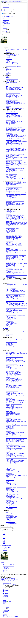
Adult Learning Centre (10, 359)
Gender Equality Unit (10, 505)
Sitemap (4, 602)
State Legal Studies (10, 392)
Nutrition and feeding (10, 177)
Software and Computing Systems (13, 414)
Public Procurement (10, 480)
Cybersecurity (8, 212)
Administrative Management (11, 198)
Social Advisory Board (10, 319)
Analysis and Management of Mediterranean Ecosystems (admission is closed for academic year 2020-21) (16, 150)
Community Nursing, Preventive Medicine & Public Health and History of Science (16, 390)
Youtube (6, 593)
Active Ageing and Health (11, 175)
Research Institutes (9, 334)
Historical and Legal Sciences (12, 373)
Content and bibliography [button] (8, 566)
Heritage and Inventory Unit (11, 507)
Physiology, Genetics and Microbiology (14, 404)
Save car (7, 512)
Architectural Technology (11, 111)
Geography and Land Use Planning (13, 93)
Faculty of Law (9, 343)
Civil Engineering (9, 118)
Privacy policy (6, 612)
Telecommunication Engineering (12, 228)
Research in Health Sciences (11, 176)
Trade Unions (8, 519)
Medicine (8, 77)
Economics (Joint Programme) (12, 249)
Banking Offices (9, 518)
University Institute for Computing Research (15, 460)
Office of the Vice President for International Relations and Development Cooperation (15, 299)
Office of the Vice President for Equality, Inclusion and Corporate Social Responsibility (16, 313)
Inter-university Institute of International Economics (16, 438)
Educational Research (10, 202)
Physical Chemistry (10, 428)
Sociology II (8, 431)
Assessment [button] (5, 567)
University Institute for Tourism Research (14, 461)
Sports (7, 482)
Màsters (7, 50)
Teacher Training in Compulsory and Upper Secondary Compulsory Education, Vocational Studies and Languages (15, 204)
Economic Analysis (10, 405)
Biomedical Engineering (11, 114)
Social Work (8, 106)
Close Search (3, 10)
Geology (7, 72)
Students (7, 476)
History (7, 60)
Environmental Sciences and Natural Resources (15, 370)
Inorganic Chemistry (10, 426)
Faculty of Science (9, 340)
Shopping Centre (9, 515)
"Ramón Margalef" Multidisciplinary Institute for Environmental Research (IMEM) (16, 444)
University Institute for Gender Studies (14, 449)
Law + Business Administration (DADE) (14, 87)
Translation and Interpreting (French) (13, 66)
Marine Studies (9, 69)
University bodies (9, 285)
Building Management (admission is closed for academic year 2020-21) (16, 218)
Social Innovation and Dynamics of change (14, 199)
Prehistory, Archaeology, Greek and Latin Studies (16, 421)
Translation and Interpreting (11, 62)
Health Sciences (9, 242)
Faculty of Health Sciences (11, 342)
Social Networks (6, 31)
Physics (7, 70)
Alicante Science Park (10, 522)
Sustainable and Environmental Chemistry (14, 170)
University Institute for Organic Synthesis (14, 463)
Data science (8, 214)
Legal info (5, 615)
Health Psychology (10, 422)
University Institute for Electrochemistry (14, 448)
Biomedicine (8, 153)
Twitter (5, 592)
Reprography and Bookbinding (12, 517)
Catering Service (9, 513)
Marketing (8, 99)
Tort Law (8, 190)
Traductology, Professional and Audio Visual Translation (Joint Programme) (15, 273)
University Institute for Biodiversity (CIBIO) (15, 456)
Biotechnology (9, 367)
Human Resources (9, 485)
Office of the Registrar (10, 289)
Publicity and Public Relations (12, 100)
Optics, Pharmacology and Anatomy (13, 419)
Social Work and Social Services (12, 433)
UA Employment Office (11, 318)
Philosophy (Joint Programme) (12, 257)
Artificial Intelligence (10, 232)
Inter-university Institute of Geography (13, 440)
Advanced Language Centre (11, 516)
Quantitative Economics (11, 197)
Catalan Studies (9, 59)
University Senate (9, 321)
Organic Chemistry (10, 427)
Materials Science (9, 156)
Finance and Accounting (11, 386)
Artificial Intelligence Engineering (13, 115)
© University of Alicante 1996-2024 (10, 616)
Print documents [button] (6, 571)
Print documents (6, 23)
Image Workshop (9, 520)
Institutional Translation (10, 145)
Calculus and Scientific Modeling (12, 155)
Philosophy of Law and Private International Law (16, 400)
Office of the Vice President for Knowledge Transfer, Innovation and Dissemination (16, 306)
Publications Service (10, 495)
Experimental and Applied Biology (13, 239)
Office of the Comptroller (11, 288)
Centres (7, 331)
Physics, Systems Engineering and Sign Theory (15, 402)
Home (4, 598)
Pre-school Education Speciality (12, 96)
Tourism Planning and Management (13, 191)
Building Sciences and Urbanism (12, 387)
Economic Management (10, 488)
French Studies (9, 56)
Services (7, 335)
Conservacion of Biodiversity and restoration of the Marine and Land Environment (16, 158)
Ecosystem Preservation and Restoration (14, 245)
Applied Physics (9, 401)
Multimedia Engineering (11, 122)
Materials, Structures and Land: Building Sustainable (16, 263)
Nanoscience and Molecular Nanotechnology (15, 168)
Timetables (5, 22)
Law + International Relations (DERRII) (14, 89)
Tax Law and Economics (11, 382)
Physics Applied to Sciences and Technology (15, 259)
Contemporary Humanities (11, 409)
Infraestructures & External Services (13, 491)
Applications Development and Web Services (15, 215)
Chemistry (8, 74)
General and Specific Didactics (12, 381)
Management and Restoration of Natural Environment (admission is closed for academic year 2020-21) (16, 165)
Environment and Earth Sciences (12, 371)
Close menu (3, 2)
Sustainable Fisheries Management (13, 161)
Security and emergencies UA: (9, 584)
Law (7, 86)
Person (10, 13)
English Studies (9, 57)
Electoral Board (9, 324)
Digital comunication (10, 185)
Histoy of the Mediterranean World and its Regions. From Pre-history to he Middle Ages (16, 139)
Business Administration (11, 184)
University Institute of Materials (12, 462)
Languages (8, 493)
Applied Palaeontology (10, 169)
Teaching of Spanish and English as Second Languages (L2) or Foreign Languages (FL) (15, 131)
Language (5, 28)
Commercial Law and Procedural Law (13, 380)
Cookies (5, 614)
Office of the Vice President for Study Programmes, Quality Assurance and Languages (16, 304)
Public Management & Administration (13, 94)
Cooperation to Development (12, 188)
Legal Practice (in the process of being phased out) (16, 182)
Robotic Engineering (10, 124)
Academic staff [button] (6, 568)
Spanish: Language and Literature (13, 54)
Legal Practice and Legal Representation (14, 183)
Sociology (8, 104)
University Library (9, 468)
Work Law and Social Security (12, 378)
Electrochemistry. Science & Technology (14, 160)
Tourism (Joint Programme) (11, 277)
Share (4, 603)
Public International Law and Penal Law (14, 379)
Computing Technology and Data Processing (15, 432)
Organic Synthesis (9, 271)
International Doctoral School (12, 347)
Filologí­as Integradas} (10, 399)
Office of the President (10, 287)
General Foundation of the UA (12, 523)
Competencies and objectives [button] (9, 564)
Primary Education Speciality (12, 97)
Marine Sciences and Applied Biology (13, 243)
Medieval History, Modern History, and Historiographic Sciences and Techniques (14, 408)
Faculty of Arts (9, 345)
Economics (8, 90)
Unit (14, 13)
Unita (14, 531)
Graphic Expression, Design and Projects (14, 393)
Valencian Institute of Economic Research (14, 360)
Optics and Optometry (10, 80)
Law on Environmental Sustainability (13, 189)
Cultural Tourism (9, 208)
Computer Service (9, 490)
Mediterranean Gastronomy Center (13, 355)
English (2, 525)
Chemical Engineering (10, 123)
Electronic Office (6, 547)
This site (5, 13)
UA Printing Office (10, 474)
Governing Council (10, 322)
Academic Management (10, 483)
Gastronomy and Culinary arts (12, 91)
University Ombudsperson (11, 323)
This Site (5, 531)
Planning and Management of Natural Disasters (15, 144)
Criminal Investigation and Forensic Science (15, 201)
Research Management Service (12, 484)
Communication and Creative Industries (14, 187)
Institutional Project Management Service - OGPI (16, 487)
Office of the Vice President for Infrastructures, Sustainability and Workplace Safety (15, 294)
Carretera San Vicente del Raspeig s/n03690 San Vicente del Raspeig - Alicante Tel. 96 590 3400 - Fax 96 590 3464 (9, 579)
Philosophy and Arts (10, 258)
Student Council (9, 325)
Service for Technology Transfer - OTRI (14, 498)
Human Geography (10, 406)
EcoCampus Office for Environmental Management (16, 475)
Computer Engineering (10, 120)
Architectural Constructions (11, 375)
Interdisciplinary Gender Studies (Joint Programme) (16, 256)
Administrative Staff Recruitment (12, 497)
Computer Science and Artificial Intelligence (15, 368)
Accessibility (5, 611)
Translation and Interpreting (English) (13, 64)
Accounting (8, 478)
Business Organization (10, 420)
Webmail (5, 548)
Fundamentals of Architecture (12, 113)
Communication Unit (10, 502)
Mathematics (8, 73)
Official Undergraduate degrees (12, 49)
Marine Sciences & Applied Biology (13, 372)
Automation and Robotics (11, 211)
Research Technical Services (11, 501)
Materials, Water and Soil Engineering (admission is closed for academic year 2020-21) (16, 224)
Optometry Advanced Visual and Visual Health (15, 178)
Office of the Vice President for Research (14, 290)
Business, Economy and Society (12, 252)
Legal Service (8, 500)
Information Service (10, 489)
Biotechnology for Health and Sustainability (15, 154)
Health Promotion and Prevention (12, 494)
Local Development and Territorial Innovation (15, 129)
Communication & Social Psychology (13, 374)
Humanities (8, 61)
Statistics (5, 601)
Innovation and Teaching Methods (13, 413)
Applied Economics (10, 196)
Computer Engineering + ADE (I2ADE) (14, 95)
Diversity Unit (9, 504)
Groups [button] (4, 569)
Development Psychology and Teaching (14, 424)
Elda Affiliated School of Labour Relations (14, 357)
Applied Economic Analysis (11, 364)
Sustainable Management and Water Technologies (16, 162)
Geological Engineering (10, 229)
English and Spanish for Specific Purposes (14, 143)
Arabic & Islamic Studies (11, 55)
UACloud (5, 550)
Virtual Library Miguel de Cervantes (13, 352)
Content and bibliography (8, 17)
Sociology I (8, 429)
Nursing (7, 76)
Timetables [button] (5, 570)
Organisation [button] (5, 328)
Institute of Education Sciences (12, 358)
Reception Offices (9, 470)
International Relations (10, 101)
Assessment (5, 18)
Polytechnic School (10, 346)
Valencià (6, 526)
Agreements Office (10, 503)
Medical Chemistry (10, 171)
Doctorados (8, 52)
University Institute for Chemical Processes (14, 455)
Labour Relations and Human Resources (14, 102)
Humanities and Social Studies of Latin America (15, 260)
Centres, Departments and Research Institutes (15, 326)
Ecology (7, 384)
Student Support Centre (10, 469)
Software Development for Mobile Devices (14, 216)
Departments (8, 332)
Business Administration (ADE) (12, 82)
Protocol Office (9, 473)
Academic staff (6, 20)
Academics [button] (5, 45)
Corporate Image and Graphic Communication (15, 471)
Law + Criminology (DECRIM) (12, 88)
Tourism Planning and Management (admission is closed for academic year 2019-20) (16, 194)
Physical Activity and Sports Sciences (13, 83)
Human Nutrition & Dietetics (12, 79)
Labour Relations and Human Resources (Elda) (15, 103)
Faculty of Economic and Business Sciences (15, 339)
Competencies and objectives (9, 16)
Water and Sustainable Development (13, 237)
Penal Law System (9, 206)
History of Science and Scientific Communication (16, 135)
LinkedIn (6, 596)
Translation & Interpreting (11, 434)
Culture (7, 481)
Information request (7, 583)
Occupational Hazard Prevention (12, 233)
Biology (7, 68)
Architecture (8, 110)
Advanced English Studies (11, 134)
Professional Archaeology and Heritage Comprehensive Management (14, 128)
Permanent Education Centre (12, 354)
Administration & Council (11, 284)
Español (2, 526)
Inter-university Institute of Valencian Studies (15, 439)
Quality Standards (9, 508)
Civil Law (8, 377)
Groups (4, 21)
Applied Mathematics (10, 416)
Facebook (6, 590)
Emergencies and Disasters (11, 174)
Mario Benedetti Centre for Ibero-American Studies (16, 353)
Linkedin (7, 607)
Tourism (7, 107)
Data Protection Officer (10, 317)
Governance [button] (5, 280)
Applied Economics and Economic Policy (14, 385)
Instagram (6, 595)
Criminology (8, 84)
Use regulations (6, 610)
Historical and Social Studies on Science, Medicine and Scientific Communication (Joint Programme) (16, 254)
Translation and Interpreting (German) (13, 63)
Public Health (8, 180)
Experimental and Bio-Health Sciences (14, 244)
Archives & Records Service (11, 477)
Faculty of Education (10, 344)
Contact (4, 600)
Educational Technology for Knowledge (14, 236)
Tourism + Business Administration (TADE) (15, 108)
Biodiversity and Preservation (12, 238)
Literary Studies (9, 133)
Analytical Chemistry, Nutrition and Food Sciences (16, 425)
